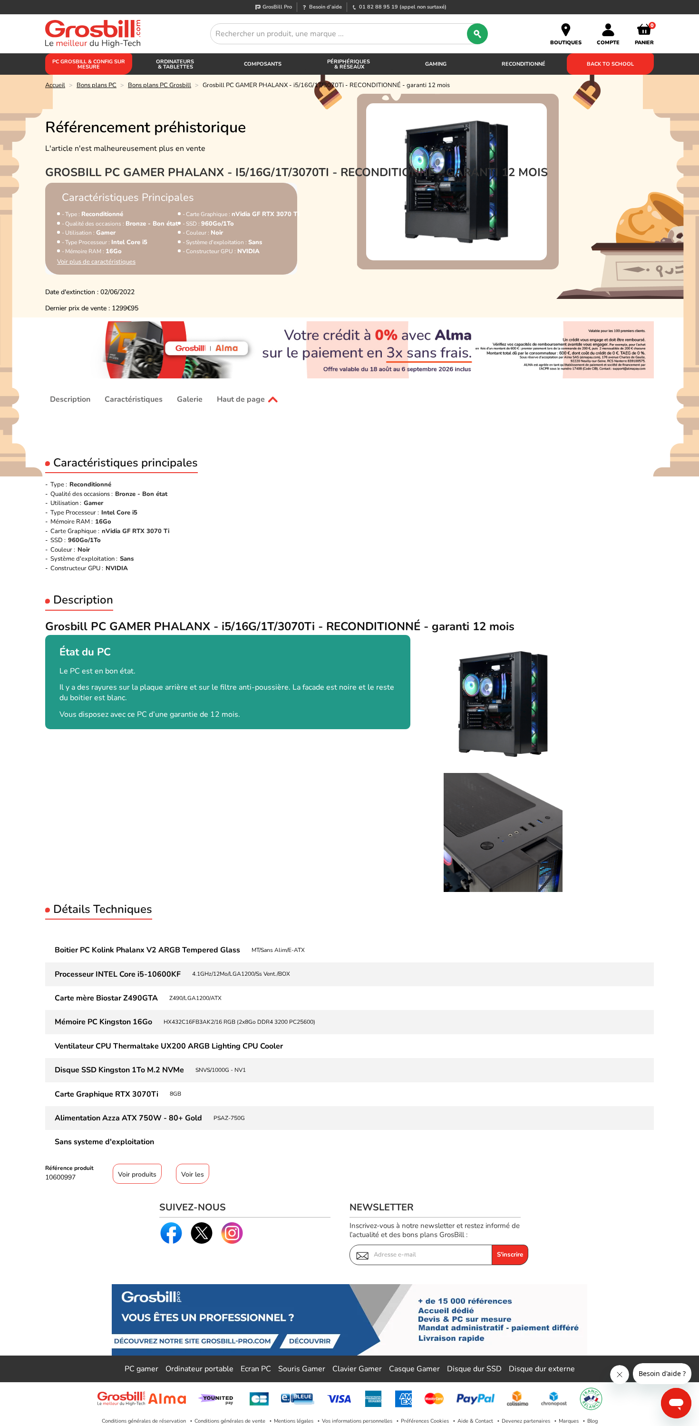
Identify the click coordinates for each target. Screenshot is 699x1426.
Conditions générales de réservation (144, 1421)
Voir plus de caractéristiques (96, 262)
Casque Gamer (414, 1369)
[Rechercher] (477, 33)
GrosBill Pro (277, 6)
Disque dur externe (542, 1369)
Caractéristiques (134, 399)
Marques (569, 1421)
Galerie (190, 399)
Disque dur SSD (474, 1369)
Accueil (55, 85)
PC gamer (141, 1369)
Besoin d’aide (325, 6)
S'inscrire (510, 1254)
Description (70, 399)
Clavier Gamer (357, 1369)
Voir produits (137, 1174)
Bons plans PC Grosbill (159, 85)
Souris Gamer (301, 1369)
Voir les (192, 1174)
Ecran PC (256, 1369)
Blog (592, 1421)
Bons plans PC (96, 85)
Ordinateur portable (199, 1369)
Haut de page (241, 399)
